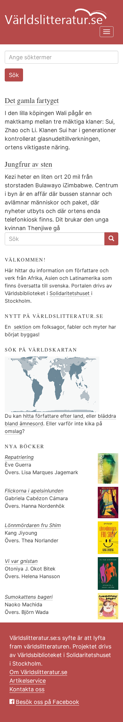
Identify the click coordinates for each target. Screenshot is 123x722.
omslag (13, 431)
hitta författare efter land (53, 416)
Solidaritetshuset (70, 293)
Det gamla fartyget (32, 100)
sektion (21, 327)
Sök (14, 75)
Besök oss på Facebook (47, 702)
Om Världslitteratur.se (38, 672)
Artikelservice (27, 680)
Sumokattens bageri (29, 597)
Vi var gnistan (21, 561)
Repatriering (19, 457)
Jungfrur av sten (28, 164)
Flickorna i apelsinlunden (34, 490)
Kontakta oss (26, 689)
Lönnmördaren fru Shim (33, 525)
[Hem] (59, 13)
